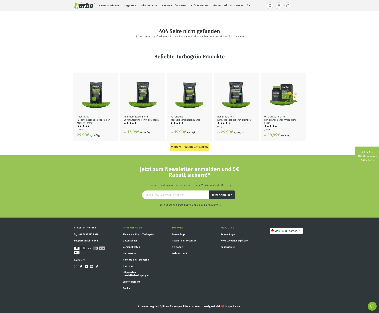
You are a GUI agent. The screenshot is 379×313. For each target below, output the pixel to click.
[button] (96, 128)
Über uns (128, 266)
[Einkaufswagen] (287, 5)
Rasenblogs (178, 234)
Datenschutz (130, 240)
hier (206, 36)
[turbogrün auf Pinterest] (91, 266)
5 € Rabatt (178, 247)
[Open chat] (372, 306)
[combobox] (286, 231)
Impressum (129, 253)
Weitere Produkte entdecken (189, 147)
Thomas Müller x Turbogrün (138, 234)
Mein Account (179, 253)
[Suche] (270, 5)
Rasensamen (228, 247)
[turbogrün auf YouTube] (86, 266)
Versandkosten (131, 247)
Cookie (127, 288)
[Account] (279, 5)
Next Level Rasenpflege (234, 240)
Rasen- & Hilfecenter (184, 240)
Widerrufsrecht (131, 281)
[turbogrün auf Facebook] (80, 266)
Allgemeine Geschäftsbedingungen (136, 274)
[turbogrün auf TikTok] (96, 266)
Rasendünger (228, 234)
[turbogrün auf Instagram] (75, 266)
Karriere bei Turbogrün (136, 259)
